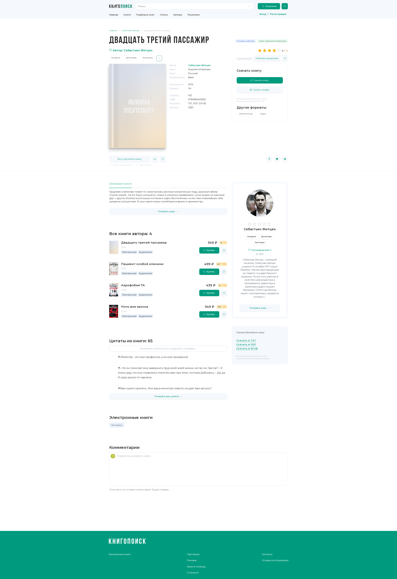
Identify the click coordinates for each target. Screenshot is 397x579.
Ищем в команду (196, 566)
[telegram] (285, 159)
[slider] (270, 50)
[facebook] (269, 159)
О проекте (193, 572)
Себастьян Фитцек (260, 229)
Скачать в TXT (246, 340)
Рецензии (193, 14)
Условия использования (275, 560)
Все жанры (117, 425)
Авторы (177, 14)
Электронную (246, 113)
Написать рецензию (267, 58)
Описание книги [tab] (120, 183)
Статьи (164, 14)
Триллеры (148, 57)
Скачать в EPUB (247, 348)
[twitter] (277, 159)
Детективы (131, 57)
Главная (113, 14)
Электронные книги (120, 554)
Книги (127, 14)
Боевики (116, 57)
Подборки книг (145, 14)
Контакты (267, 554)
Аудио (263, 113)
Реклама (191, 560)
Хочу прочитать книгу (130, 159)
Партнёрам (193, 554)
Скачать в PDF (246, 344)
